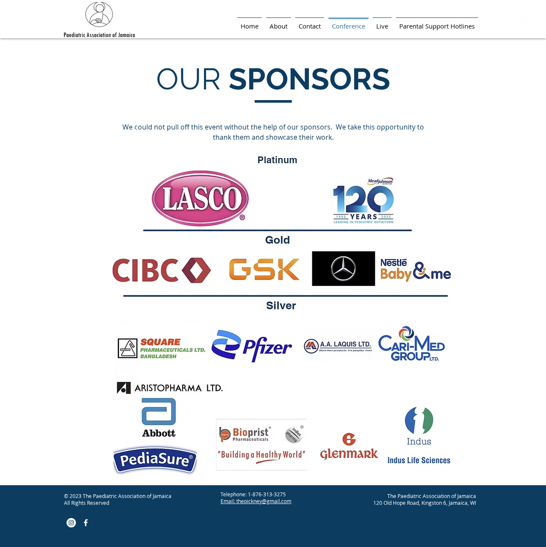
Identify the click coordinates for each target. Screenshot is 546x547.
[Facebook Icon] (538, 22)
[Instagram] (524, 22)
